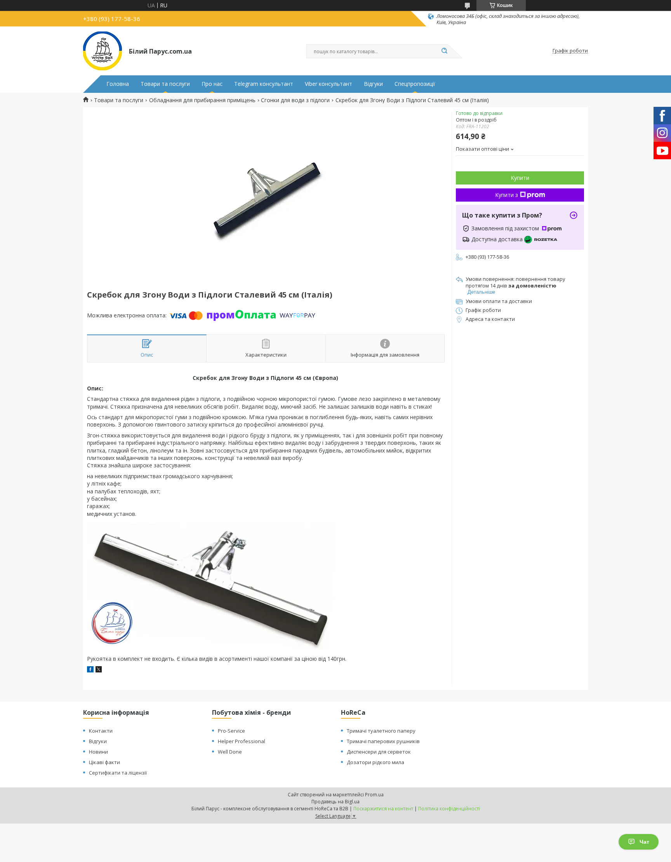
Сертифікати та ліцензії (118, 772)
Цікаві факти (104, 762)
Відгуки (373, 84)
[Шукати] (444, 51)
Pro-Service (231, 730)
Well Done (230, 751)
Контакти (101, 730)
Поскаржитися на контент (383, 808)
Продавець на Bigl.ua (335, 801)
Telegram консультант (263, 84)
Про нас (212, 84)
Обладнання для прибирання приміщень (202, 100)
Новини (98, 751)
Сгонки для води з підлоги (295, 100)
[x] (99, 670)
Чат (644, 842)
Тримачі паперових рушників (383, 741)
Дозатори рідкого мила (375, 762)
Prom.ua (374, 794)
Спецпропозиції (415, 84)
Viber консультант (328, 84)
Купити (520, 177)
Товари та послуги (165, 84)
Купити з (506, 195)
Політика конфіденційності (449, 808)
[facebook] (90, 670)
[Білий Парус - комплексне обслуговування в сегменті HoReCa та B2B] (102, 50)
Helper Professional (241, 741)
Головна (117, 84)
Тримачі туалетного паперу (381, 730)
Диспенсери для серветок (379, 751)
